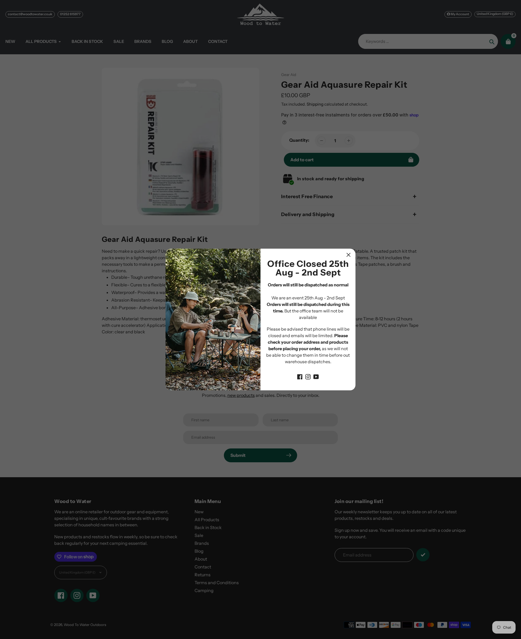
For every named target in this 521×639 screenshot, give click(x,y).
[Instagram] (308, 376)
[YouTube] (316, 376)
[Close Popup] (348, 254)
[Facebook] (300, 376)
